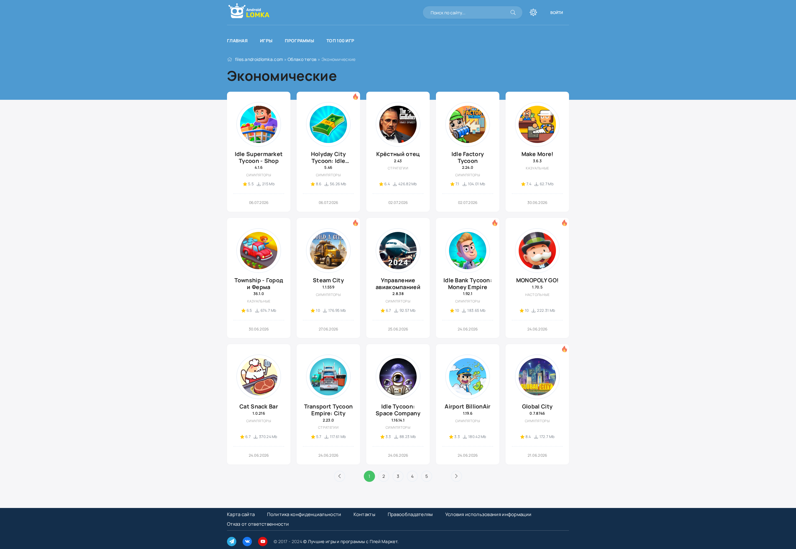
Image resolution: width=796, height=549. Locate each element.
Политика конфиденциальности (304, 514)
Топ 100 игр (340, 41)
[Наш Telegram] (231, 541)
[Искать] (513, 12)
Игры (266, 41)
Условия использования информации (488, 514)
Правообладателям (410, 514)
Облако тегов (302, 59)
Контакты (364, 514)
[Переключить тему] (533, 12)
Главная (237, 41)
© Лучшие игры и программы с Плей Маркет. (351, 541)
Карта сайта (241, 514)
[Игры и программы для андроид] (239, 12)
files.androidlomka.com (259, 59)
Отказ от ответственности (258, 524)
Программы (299, 41)
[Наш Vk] (247, 541)
